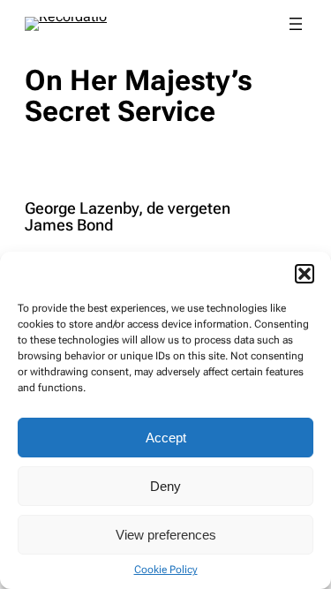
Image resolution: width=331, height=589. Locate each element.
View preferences (166, 534)
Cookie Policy (166, 569)
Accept (166, 437)
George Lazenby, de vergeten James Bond (127, 217)
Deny (165, 486)
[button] (304, 274)
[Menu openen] (295, 23)
